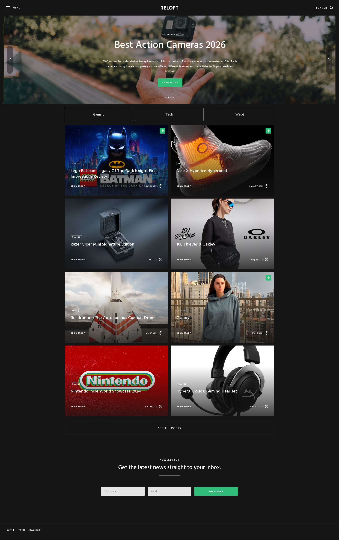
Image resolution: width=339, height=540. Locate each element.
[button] (10, 60)
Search (321, 8)
